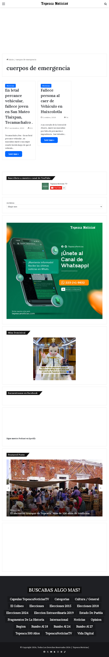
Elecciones (36, 606)
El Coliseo (17, 606)
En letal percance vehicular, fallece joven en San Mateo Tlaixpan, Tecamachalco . (19, 106)
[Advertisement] (54, 32)
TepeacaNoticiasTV (58, 633)
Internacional (59, 619)
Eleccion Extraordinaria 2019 (54, 613)
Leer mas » (14, 154)
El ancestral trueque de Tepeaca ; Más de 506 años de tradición (47, 513)
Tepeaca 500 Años (27, 633)
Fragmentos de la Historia (26, 619)
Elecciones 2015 (60, 606)
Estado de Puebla (91, 613)
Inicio (11, 59)
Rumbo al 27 (84, 626)
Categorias (62, 599)
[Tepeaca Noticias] (54, 3)
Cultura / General (87, 599)
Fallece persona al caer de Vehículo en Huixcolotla (51, 101)
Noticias (10, 86)
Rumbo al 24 (62, 626)
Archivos (10, 203)
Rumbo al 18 (39, 626)
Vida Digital (86, 633)
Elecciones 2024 (17, 613)
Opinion (96, 619)
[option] (54, 488)
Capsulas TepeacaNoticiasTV (29, 599)
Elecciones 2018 (88, 606)
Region (21, 626)
